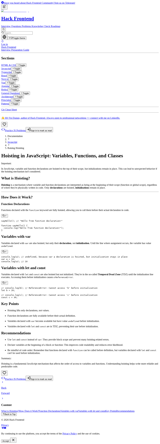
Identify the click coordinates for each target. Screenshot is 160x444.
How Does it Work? (29, 411)
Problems (26, 26)
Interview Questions (11, 26)
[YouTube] (5, 428)
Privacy (5, 425)
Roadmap (55, 26)
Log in (4, 44)
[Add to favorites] (4, 124)
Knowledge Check (41, 26)
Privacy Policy (69, 433)
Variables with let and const (91, 411)
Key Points (110, 411)
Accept (5, 441)
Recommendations (125, 411)
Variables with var (69, 411)
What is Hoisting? (10, 411)
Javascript (12, 142)
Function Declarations (49, 411)
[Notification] (80, 41)
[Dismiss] (13, 440)
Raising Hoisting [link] (16, 148)
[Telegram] (2, 428)
